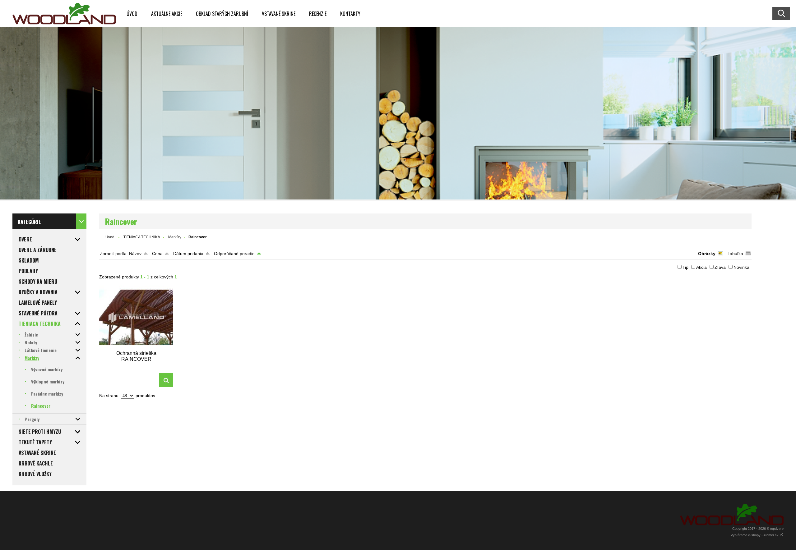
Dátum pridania (188, 253)
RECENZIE (317, 13)
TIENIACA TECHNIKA (141, 237)
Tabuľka (735, 253)
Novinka (741, 267)
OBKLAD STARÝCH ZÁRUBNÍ (222, 13)
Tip (685, 267)
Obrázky (706, 253)
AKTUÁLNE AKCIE (166, 13)
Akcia (701, 267)
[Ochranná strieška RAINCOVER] (136, 317)
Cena (157, 253)
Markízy (174, 237)
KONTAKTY (350, 13)
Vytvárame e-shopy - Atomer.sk (755, 535)
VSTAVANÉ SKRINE (278, 13)
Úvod (109, 237)
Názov (135, 253)
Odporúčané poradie (234, 253)
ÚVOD (132, 13)
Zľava (720, 267)
